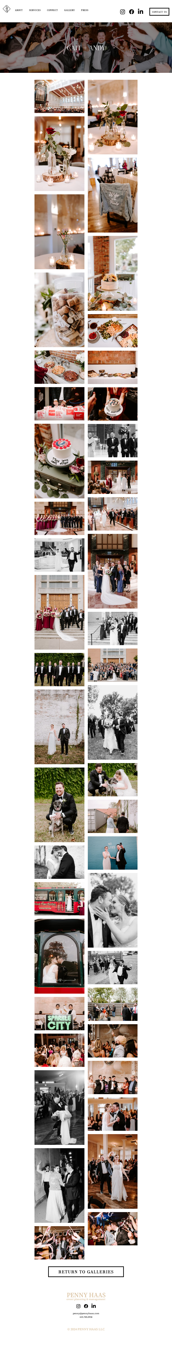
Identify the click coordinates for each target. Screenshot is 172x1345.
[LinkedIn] (140, 11)
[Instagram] (122, 11)
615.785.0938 (86, 1317)
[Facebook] (131, 11)
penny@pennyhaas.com (86, 1313)
